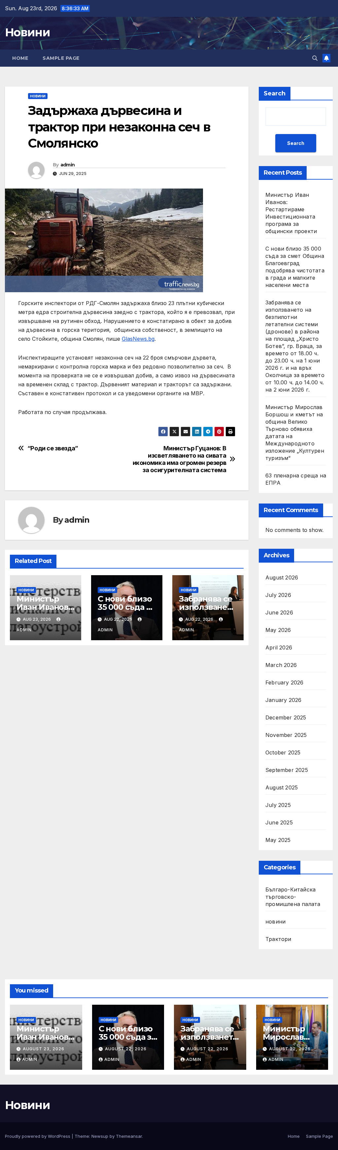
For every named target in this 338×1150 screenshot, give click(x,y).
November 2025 (286, 735)
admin (67, 165)
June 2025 (279, 822)
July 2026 (278, 595)
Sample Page (61, 58)
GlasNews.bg (138, 338)
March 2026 (281, 665)
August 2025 (281, 787)
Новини (27, 32)
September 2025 (286, 770)
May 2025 (278, 840)
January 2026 (283, 700)
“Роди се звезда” (52, 448)
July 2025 (278, 805)
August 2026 (281, 577)
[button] (315, 58)
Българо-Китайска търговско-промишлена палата (292, 896)
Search (275, 93)
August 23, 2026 (43, 1048)
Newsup (99, 1136)
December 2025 (285, 717)
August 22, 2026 (126, 1048)
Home (20, 58)
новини (38, 96)
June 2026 (279, 612)
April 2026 (278, 647)
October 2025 (282, 752)
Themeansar (129, 1136)
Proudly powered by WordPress (38, 1136)
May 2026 (278, 630)
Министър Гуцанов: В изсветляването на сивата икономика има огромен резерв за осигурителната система (179, 459)
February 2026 (284, 682)
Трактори (278, 939)
